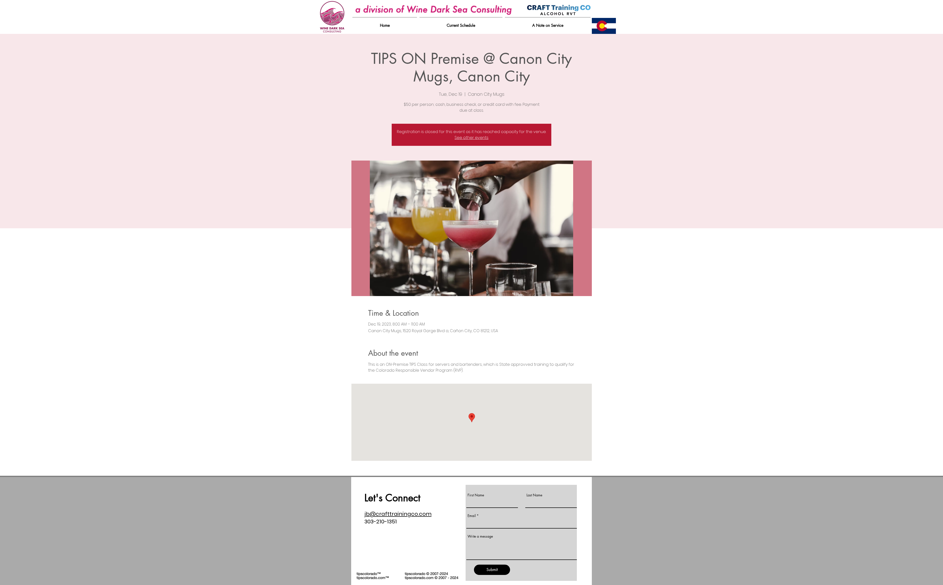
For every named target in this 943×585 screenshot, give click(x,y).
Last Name (534, 495)
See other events (471, 137)
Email (472, 515)
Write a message (480, 536)
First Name (476, 495)
